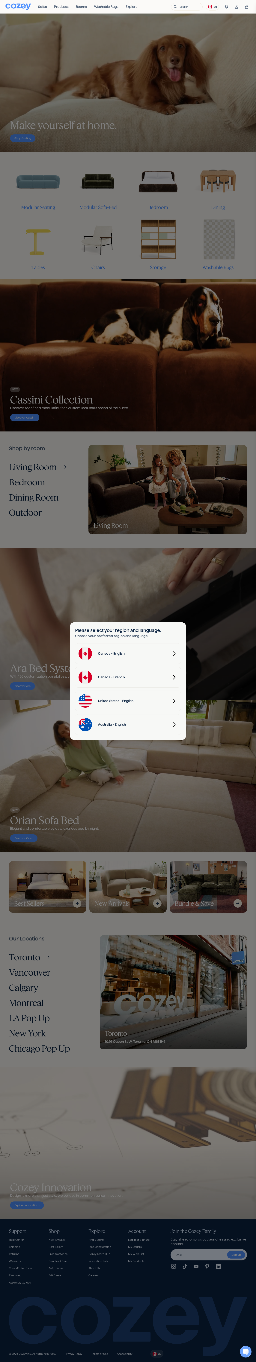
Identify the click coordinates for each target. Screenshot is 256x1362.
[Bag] (247, 7)
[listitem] (42, 7)
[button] (187, 7)
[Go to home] (18, 7)
